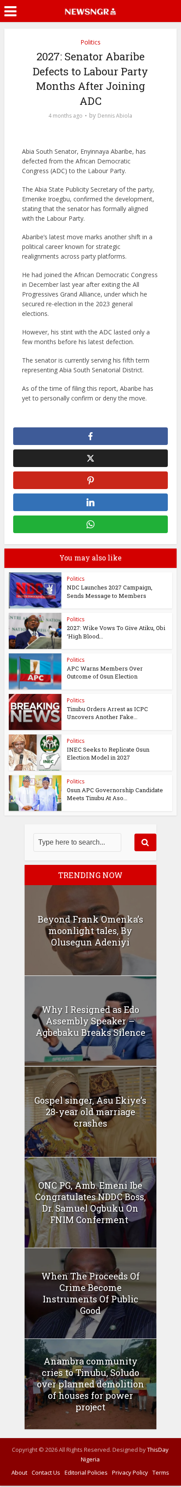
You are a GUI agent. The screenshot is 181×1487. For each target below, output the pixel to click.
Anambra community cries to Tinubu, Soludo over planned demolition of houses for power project (90, 1384)
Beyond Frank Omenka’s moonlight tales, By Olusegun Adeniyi (90, 930)
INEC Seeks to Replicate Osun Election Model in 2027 (108, 753)
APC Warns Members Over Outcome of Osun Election (105, 672)
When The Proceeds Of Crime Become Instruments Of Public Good (90, 1293)
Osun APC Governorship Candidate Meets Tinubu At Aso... (115, 794)
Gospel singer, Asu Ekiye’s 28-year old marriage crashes (90, 1111)
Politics (90, 42)
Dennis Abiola (115, 115)
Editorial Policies (86, 1472)
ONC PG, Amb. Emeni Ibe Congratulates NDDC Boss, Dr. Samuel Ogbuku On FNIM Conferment (90, 1202)
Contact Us (46, 1472)
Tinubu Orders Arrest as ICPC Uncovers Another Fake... (107, 713)
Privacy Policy (130, 1472)
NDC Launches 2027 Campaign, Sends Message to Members (109, 591)
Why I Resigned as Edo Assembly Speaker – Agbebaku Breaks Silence (90, 1021)
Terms (160, 1472)
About (19, 1472)
